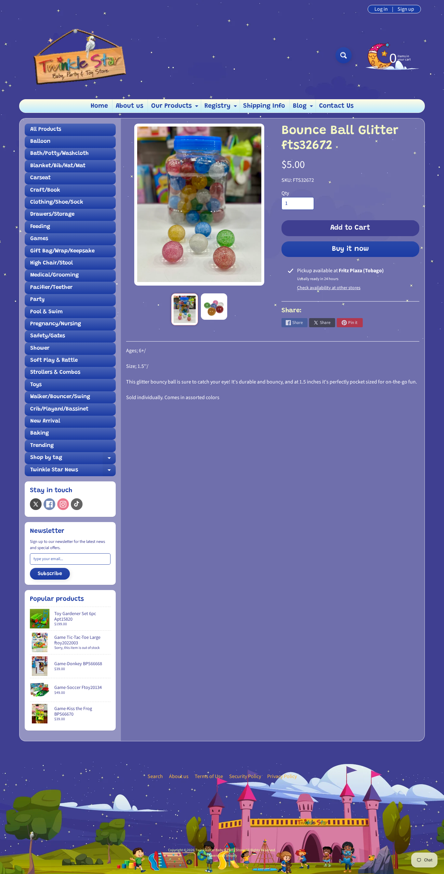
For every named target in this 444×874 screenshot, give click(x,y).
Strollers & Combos (55, 372)
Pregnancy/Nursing (55, 324)
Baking (39, 433)
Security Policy (245, 776)
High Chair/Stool (51, 263)
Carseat (40, 178)
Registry (221, 108)
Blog (304, 108)
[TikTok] (77, 504)
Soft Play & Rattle (54, 360)
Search (155, 776)
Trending (42, 446)
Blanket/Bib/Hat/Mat (57, 166)
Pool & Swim (46, 312)
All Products (45, 129)
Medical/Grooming (54, 275)
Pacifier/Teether (51, 287)
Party (37, 300)
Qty (285, 193)
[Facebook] (49, 504)
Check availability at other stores (328, 288)
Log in (381, 9)
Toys (36, 385)
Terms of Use (209, 776)
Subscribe (50, 573)
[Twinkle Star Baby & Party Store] (76, 55)
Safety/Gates (47, 336)
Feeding (40, 227)
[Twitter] (36, 504)
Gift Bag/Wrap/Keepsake (62, 251)
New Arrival (45, 421)
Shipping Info (264, 106)
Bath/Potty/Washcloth (59, 153)
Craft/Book (45, 190)
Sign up (406, 9)
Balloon (40, 141)
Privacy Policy (282, 776)
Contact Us (336, 106)
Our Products (175, 108)
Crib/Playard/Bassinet (59, 409)
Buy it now (350, 249)
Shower (39, 348)
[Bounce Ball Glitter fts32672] (184, 309)
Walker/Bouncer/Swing (60, 397)
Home (99, 106)
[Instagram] (63, 504)
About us (129, 106)
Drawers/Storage (52, 214)
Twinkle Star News (73, 471)
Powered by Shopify (222, 855)
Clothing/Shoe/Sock (56, 202)
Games (39, 239)
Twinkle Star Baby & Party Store (219, 850)
